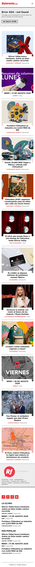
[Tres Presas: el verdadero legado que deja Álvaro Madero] (17, 403)
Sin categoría (15, 243)
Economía (14, 279)
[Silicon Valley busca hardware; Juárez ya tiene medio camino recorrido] (17, 43)
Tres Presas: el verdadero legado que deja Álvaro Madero (17, 418)
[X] (12, 497)
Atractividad (13, 422)
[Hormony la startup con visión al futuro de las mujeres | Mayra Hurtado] (17, 297)
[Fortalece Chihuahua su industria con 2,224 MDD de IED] (17, 113)
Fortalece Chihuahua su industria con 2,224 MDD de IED (17, 127)
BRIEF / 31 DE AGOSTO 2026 (17, 93)
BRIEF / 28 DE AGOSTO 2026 (17, 382)
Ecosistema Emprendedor (15, 316)
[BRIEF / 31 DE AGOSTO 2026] (17, 80)
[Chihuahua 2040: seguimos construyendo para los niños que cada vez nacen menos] (17, 186)
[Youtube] (16, 497)
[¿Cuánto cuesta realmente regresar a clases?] (17, 334)
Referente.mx (25, 63)
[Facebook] (3, 497)
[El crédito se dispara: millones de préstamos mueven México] (17, 260)
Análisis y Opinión (14, 63)
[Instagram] (8, 497)
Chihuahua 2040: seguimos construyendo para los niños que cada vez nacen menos (17, 201)
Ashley (20, 95)
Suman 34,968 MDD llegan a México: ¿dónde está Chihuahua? (17, 164)
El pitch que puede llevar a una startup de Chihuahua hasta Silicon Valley (17, 238)
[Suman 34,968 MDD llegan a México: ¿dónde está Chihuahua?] (17, 149)
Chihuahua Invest (14, 132)
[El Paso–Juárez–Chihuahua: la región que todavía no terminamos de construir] (17, 440)
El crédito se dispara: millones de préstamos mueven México (17, 275)
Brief (15, 95)
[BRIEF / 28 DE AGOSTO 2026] (17, 368)
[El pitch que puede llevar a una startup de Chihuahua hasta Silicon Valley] (17, 223)
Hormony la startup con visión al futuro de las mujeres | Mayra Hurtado (17, 312)
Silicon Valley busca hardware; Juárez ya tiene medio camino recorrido (17, 58)
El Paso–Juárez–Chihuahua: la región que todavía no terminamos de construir (17, 455)
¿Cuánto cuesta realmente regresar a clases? (17, 347)
